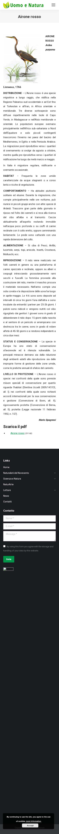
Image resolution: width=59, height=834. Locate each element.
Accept (30, 825)
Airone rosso (17, 433)
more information (33, 821)
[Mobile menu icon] (53, 5)
